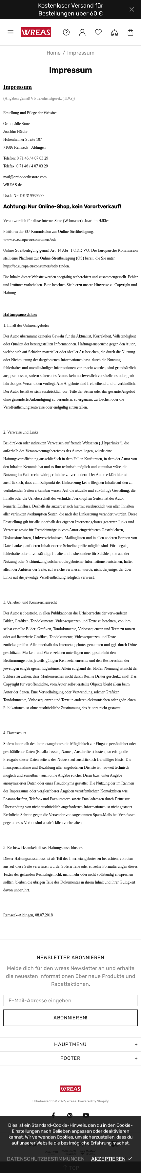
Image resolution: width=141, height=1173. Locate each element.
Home (54, 53)
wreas (36, 32)
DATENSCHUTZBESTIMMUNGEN (46, 1159)
